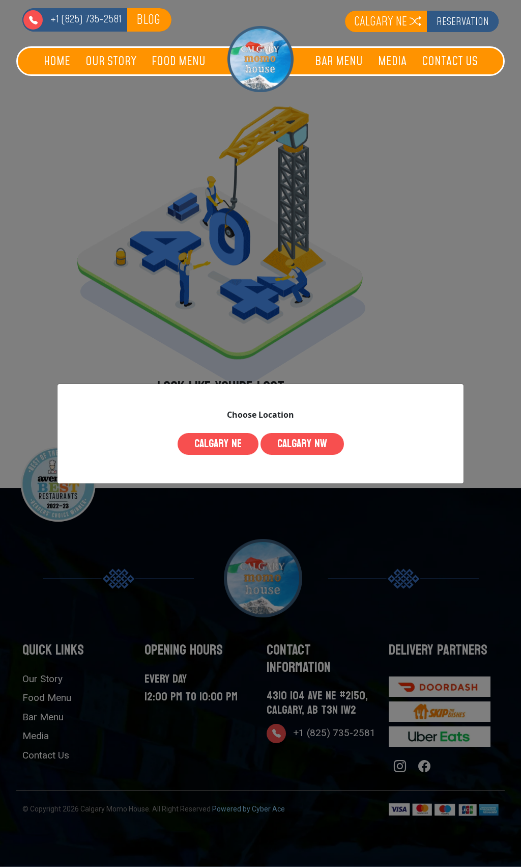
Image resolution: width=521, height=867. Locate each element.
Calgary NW (302, 444)
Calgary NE (218, 444)
